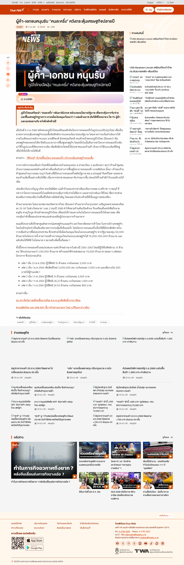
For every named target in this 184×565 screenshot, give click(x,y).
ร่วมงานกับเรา (39, 527)
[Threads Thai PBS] (134, 543)
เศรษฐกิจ (20, 27)
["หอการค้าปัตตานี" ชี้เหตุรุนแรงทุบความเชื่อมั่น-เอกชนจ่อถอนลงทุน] (136, 131)
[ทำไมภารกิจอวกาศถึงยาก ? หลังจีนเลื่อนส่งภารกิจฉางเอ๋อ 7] (44, 460)
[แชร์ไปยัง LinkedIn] (8, 80)
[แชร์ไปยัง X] (8, 68)
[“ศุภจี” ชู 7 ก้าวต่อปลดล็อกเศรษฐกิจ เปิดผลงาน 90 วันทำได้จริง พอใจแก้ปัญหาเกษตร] (22, 420)
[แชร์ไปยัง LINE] (8, 74)
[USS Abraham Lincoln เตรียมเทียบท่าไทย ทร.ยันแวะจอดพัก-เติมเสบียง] (154, 51)
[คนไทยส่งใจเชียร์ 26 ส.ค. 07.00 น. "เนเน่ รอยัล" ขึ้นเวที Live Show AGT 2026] (136, 89)
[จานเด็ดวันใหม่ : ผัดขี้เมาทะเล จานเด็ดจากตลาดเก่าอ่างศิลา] (158, 480)
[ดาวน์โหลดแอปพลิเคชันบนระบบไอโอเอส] (34, 540)
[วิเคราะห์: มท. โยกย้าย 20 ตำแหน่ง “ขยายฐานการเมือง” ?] (126, 450)
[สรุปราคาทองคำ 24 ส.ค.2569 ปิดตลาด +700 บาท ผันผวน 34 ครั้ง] (104, 420)
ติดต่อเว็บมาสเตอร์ (64, 527)
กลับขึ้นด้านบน (163, 515)
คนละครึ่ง (20, 322)
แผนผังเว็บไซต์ (16, 523)
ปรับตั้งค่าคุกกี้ (85, 527)
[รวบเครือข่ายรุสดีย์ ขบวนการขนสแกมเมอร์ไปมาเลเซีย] (94, 450)
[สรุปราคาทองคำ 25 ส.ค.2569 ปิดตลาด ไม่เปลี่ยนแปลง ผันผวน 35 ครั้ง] (136, 150)
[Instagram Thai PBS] (128, 543)
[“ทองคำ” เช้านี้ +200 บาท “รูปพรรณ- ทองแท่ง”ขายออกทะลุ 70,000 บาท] (104, 406)
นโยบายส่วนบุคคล (40, 523)
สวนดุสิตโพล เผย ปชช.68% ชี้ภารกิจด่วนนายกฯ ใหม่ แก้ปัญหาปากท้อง (53, 307)
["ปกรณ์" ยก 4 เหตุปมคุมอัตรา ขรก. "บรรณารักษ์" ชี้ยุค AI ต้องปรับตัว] (136, 79)
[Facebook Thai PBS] (117, 543)
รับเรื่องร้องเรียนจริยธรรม (89, 523)
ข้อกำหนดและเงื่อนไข (64, 523)
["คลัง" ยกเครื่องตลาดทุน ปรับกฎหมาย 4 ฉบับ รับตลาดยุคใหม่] (92, 351)
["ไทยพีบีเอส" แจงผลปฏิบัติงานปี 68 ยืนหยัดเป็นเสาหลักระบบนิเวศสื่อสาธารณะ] (136, 100)
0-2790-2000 (124, 531)
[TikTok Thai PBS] (151, 543)
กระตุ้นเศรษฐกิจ (47, 322)
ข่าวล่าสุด (103, 322)
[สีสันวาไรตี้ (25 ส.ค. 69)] (94, 480)
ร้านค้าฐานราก (63, 322)
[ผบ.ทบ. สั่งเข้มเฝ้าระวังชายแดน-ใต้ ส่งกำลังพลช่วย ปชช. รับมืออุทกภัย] (136, 140)
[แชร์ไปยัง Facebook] (8, 63)
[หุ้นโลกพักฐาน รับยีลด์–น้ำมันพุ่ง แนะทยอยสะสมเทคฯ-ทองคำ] (104, 392)
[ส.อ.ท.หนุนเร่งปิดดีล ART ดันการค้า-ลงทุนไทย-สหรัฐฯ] (22, 406)
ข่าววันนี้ (92, 322)
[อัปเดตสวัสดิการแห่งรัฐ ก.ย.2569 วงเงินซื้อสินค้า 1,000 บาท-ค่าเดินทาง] (148, 351)
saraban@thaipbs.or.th (149, 537)
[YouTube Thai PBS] (145, 543)
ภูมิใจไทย (32, 322)
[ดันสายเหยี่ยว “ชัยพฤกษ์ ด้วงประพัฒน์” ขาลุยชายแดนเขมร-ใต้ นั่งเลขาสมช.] (136, 120)
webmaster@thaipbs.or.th (135, 534)
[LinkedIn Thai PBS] (162, 543)
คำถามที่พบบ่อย (17, 527)
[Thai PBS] (17, 9)
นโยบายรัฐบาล (79, 322)
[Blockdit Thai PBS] (157, 543)
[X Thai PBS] (123, 543)
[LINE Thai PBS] (140, 543)
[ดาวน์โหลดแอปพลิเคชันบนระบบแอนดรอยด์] (34, 547)
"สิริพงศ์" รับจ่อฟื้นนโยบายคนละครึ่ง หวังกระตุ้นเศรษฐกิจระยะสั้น (59, 158)
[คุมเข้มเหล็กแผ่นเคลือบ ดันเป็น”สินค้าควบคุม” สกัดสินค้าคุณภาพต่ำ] (22, 392)
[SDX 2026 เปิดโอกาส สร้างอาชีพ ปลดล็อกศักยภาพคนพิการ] (126, 480)
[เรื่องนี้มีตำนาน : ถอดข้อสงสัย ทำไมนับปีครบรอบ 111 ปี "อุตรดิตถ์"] (158, 450)
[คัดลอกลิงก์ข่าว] (8, 85)
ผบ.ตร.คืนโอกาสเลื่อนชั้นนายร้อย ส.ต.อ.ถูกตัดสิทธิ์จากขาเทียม (48, 300)
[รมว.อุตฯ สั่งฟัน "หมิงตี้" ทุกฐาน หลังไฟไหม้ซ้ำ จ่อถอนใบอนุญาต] (136, 110)
